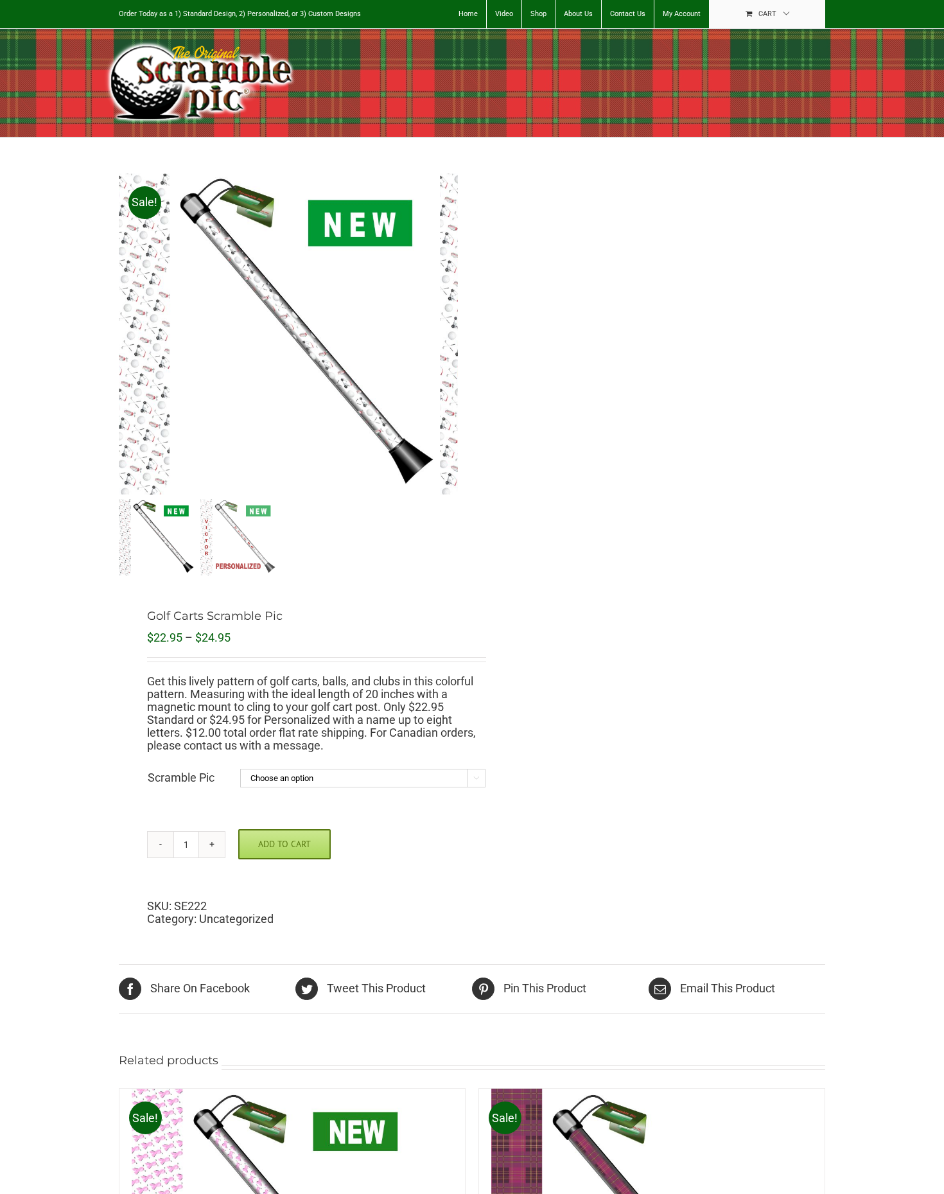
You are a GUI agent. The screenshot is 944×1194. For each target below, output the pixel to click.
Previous (128, 333)
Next (449, 333)
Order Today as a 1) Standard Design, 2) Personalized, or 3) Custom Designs (240, 14)
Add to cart (284, 844)
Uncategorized (236, 919)
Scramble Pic (181, 777)
